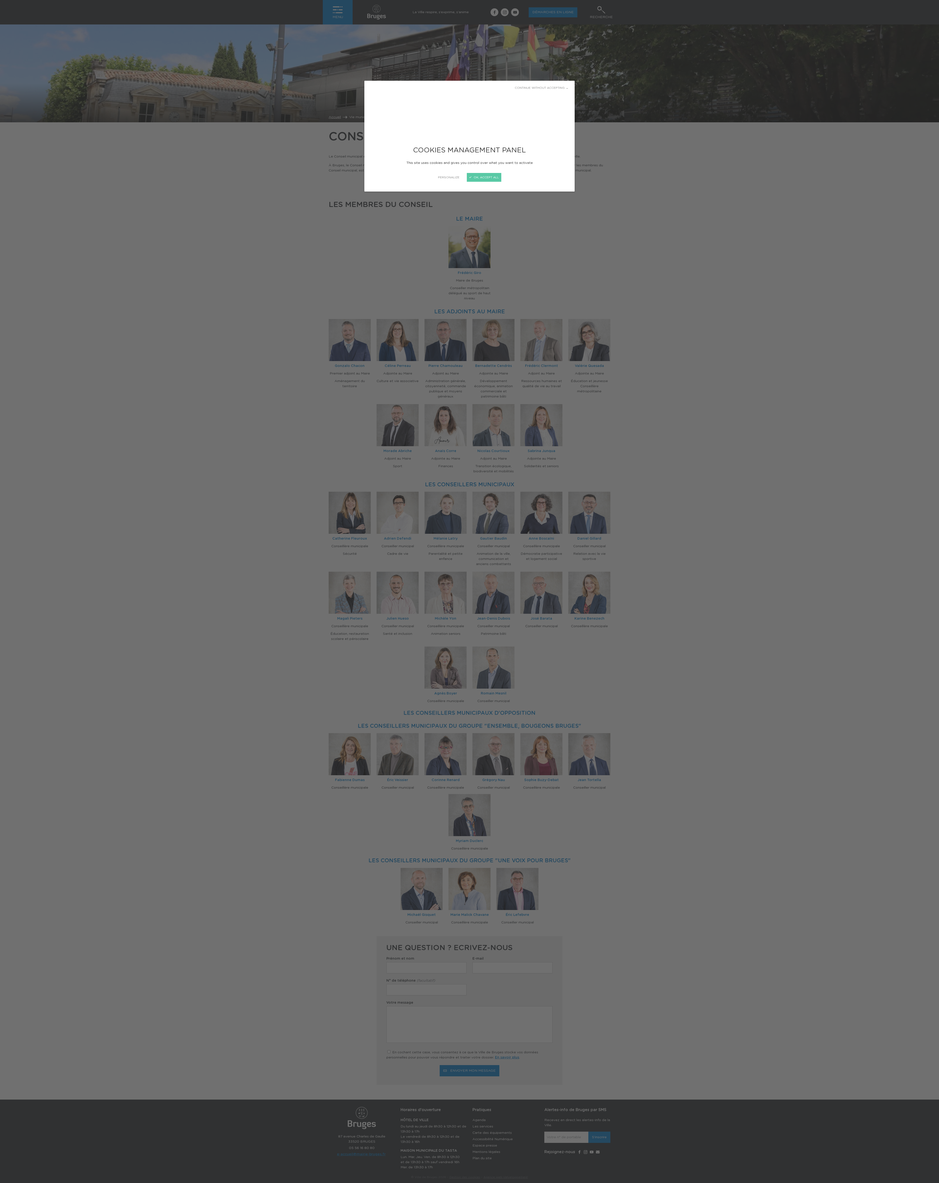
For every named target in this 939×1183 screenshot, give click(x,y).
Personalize (448, 177)
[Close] (469, 591)
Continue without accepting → (542, 87)
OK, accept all (486, 177)
